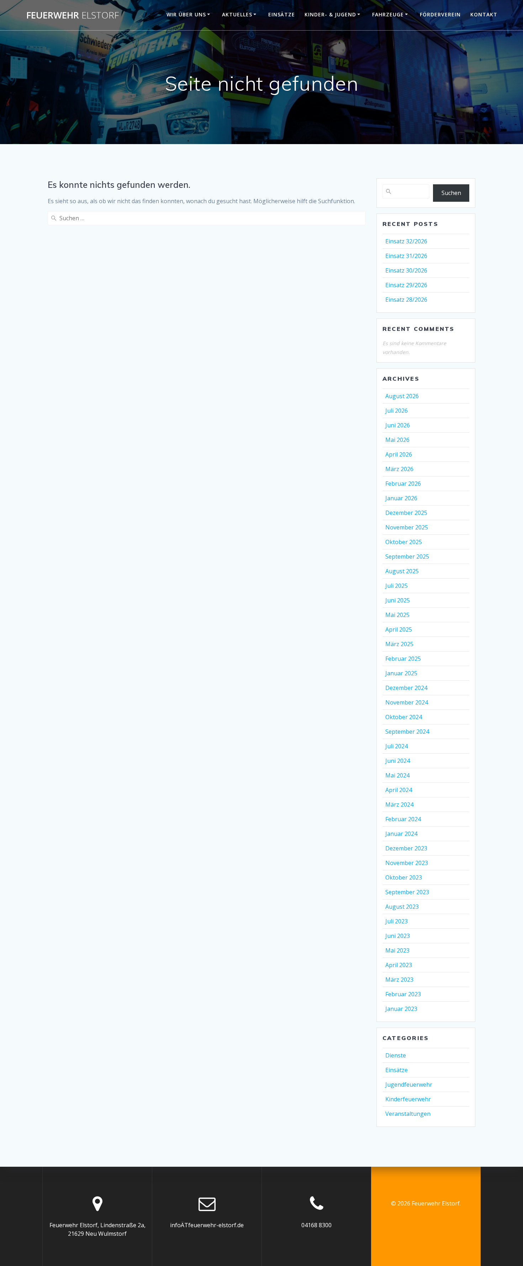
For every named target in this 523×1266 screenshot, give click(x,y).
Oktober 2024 (403, 717)
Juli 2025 (396, 586)
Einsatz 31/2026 (406, 256)
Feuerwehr (72, 15)
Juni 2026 (397, 425)
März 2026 (399, 469)
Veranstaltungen (407, 1114)
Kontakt (483, 14)
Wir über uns (186, 14)
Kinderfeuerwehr (408, 1099)
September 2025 (407, 556)
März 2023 (399, 979)
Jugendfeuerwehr (408, 1084)
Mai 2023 (397, 950)
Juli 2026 (396, 411)
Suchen (451, 193)
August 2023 (402, 907)
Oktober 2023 (403, 877)
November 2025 (406, 527)
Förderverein (440, 14)
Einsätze (281, 14)
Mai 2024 (397, 775)
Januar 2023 (401, 1009)
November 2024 (406, 702)
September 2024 (407, 731)
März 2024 (399, 804)
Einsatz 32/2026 (406, 241)
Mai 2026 (397, 440)
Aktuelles (237, 14)
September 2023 (407, 892)
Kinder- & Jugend (330, 14)
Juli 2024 (396, 746)
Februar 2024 (403, 819)
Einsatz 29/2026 (406, 285)
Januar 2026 (401, 498)
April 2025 (398, 629)
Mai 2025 (397, 615)
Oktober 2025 (403, 542)
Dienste (395, 1055)
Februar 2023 (403, 994)
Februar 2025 (403, 659)
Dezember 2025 (406, 513)
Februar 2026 (403, 483)
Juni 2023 (397, 936)
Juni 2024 (397, 761)
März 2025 (399, 644)
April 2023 (398, 965)
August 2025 (402, 571)
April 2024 (398, 790)
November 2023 (406, 863)
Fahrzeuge (388, 14)
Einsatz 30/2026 (406, 270)
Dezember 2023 (406, 848)
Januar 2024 (401, 834)
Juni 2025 (397, 600)
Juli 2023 (396, 921)
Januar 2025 (401, 673)
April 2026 (398, 454)
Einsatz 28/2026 (406, 300)
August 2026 (402, 396)
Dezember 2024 (406, 688)
